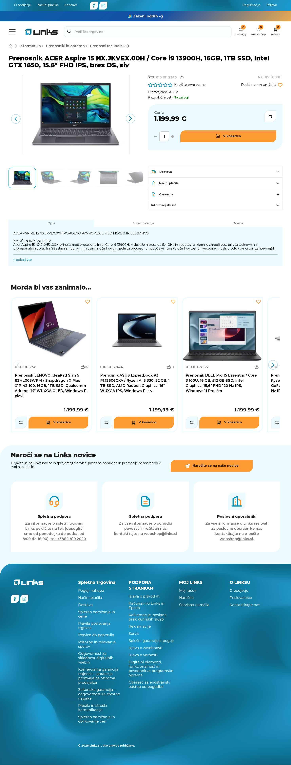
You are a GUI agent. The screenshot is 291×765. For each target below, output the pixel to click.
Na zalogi (181, 97)
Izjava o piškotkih (144, 596)
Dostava (85, 605)
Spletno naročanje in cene (96, 614)
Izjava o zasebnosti (145, 648)
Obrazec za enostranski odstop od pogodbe (149, 684)
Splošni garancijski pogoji (151, 641)
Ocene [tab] (237, 223)
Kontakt (70, 5)
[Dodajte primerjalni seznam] (21, 422)
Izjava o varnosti (143, 655)
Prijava (271, 5)
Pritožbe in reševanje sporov (97, 644)
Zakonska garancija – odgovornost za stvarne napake (99, 694)
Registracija (251, 5)
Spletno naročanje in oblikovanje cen (96, 719)
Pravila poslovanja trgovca (94, 625)
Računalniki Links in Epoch (147, 605)
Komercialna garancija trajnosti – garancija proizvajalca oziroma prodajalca (98, 676)
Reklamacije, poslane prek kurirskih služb (148, 617)
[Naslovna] (11, 46)
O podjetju (22, 5)
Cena (159, 112)
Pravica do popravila (96, 635)
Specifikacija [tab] (143, 223)
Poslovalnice (241, 598)
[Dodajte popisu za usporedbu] (270, 116)
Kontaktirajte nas (245, 605)
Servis (134, 633)
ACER (173, 92)
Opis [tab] (51, 223)
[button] (130, 118)
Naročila (186, 598)
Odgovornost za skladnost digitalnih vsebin (95, 658)
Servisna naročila (194, 605)
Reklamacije (140, 626)
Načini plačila (48, 5)
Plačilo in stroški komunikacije (92, 707)
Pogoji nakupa (91, 590)
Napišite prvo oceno (190, 85)
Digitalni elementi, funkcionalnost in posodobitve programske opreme (151, 668)
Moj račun (188, 590)
